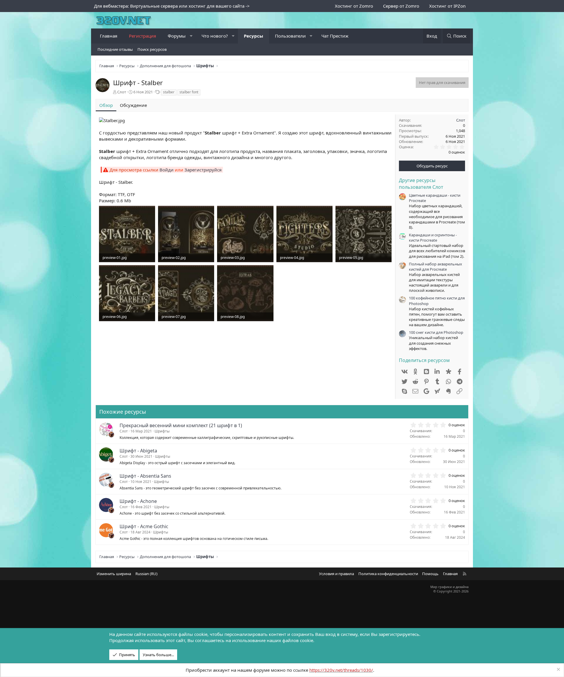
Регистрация (142, 36)
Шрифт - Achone (138, 501)
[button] (191, 35)
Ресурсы (253, 36)
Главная (108, 36)
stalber (168, 92)
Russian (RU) (146, 573)
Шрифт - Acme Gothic (144, 526)
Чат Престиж (334, 36)
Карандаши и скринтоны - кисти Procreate (433, 237)
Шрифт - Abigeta (138, 450)
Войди (167, 170)
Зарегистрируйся (202, 170)
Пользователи (290, 36)
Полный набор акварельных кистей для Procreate (435, 266)
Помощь (430, 573)
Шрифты (162, 431)
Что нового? (215, 36)
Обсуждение (133, 105)
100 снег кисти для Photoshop (436, 332)
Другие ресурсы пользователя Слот (421, 183)
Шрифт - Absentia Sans (145, 476)
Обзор (106, 105)
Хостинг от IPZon (447, 6)
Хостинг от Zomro (354, 6)
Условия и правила (336, 573)
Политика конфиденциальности (388, 573)
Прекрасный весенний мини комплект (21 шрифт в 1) (181, 425)
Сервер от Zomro (401, 6)
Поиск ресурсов (152, 49)
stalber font (188, 92)
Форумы (177, 36)
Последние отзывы (115, 49)
